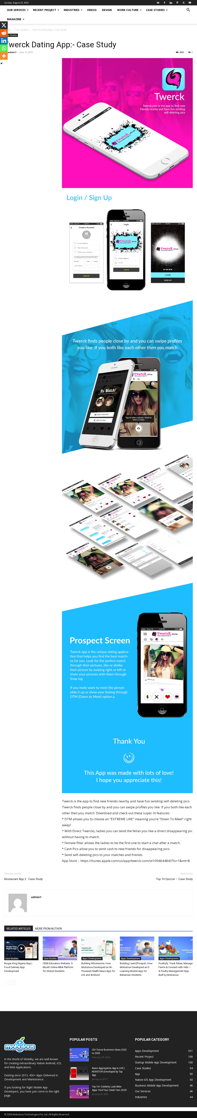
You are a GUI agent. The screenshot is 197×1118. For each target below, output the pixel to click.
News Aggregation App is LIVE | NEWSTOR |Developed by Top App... (108, 1071)
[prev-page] (6, 982)
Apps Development (92, 958)
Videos (92, 10)
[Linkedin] (171, 2)
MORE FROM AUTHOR (48, 928)
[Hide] (1, 63)
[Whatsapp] (4, 48)
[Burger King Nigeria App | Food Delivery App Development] (21, 948)
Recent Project (44, 10)
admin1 (12, 52)
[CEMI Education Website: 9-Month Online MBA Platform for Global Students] (60, 948)
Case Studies (155, 10)
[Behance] (158, 2)
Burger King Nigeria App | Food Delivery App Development (18, 967)
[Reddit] (4, 33)
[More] (4, 56)
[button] (188, 10)
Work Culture (128, 10)
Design (107, 10)
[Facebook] (164, 2)
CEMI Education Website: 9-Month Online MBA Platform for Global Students (58, 967)
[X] (183, 2)
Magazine (14, 19)
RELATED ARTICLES (19, 928)
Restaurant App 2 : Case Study (23, 879)
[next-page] (12, 982)
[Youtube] (190, 2)
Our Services (16, 10)
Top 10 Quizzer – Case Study (174, 879)
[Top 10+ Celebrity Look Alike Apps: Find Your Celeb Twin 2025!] (79, 1091)
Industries (71, 10)
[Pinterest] (177, 2)
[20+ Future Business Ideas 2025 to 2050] (79, 1054)
